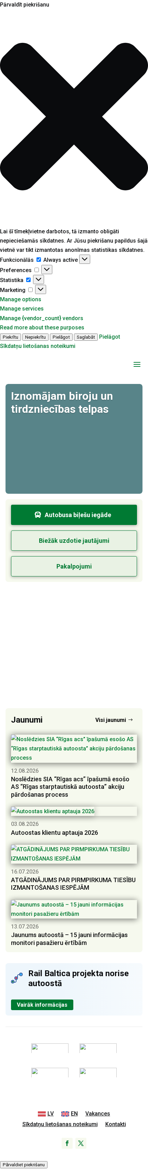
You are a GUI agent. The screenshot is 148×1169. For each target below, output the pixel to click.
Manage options (20, 299)
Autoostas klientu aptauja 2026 (54, 832)
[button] (74, 118)
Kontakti (115, 1124)
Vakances (97, 1114)
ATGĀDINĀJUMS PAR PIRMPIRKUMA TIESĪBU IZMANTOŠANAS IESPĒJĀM (73, 883)
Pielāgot (61, 337)
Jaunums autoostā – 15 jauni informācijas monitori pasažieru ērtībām (69, 938)
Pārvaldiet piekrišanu (24, 1164)
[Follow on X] (80, 1143)
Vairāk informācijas (42, 1005)
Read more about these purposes (42, 327)
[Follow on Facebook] (67, 1143)
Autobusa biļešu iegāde (78, 514)
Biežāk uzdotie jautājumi (74, 540)
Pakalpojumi (74, 566)
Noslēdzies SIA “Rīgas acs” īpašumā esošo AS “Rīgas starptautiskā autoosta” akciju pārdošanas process (70, 786)
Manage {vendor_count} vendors (41, 318)
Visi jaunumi (110, 720)
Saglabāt (86, 337)
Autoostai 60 (43, 599)
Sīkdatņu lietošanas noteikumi (37, 346)
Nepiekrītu (35, 337)
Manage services (22, 308)
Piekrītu (10, 337)
